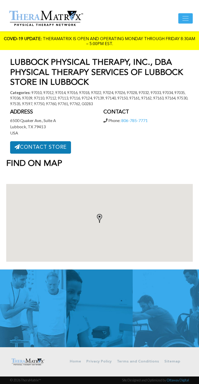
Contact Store (43, 147)
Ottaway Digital (178, 380)
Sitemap (172, 362)
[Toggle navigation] (185, 18)
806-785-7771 (134, 120)
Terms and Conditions (138, 362)
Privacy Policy (99, 362)
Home (75, 362)
